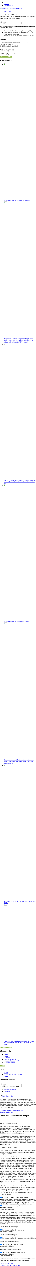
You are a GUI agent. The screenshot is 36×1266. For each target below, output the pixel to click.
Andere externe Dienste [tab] (7, 1209)
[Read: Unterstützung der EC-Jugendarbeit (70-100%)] (5, 485)
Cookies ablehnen (17, 1110)
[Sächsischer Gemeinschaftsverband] (11, 8)
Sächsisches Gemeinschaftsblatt (13, 1074)
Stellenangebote (8, 5)
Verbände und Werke (10, 1059)
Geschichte (7, 1057)
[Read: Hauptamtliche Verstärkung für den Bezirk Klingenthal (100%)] (5, 765)
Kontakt (6, 1073)
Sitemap (6, 1076)
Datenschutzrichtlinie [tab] (6, 1255)
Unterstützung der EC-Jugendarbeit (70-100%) (17, 621)
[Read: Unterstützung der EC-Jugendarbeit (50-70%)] (5, 64)
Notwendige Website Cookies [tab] (8, 1147)
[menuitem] (20, 2)
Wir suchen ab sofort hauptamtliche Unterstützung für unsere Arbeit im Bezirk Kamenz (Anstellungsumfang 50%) (19, 481)
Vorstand (6, 1054)
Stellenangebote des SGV (11, 1061)
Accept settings (4, 1265)
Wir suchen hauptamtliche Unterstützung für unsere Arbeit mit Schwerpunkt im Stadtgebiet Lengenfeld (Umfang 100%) (19, 761)
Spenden (6, 4)
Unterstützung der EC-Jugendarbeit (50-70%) (17, 200)
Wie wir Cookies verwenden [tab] (8, 1123)
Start (5, 2)
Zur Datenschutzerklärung (12, 1111)
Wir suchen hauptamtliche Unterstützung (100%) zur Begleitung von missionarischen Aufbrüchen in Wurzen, (19, 1042)
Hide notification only (15, 1265)
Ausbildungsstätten (9, 1062)
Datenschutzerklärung (6, 1263)
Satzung (6, 1056)
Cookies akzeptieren (6, 1110)
